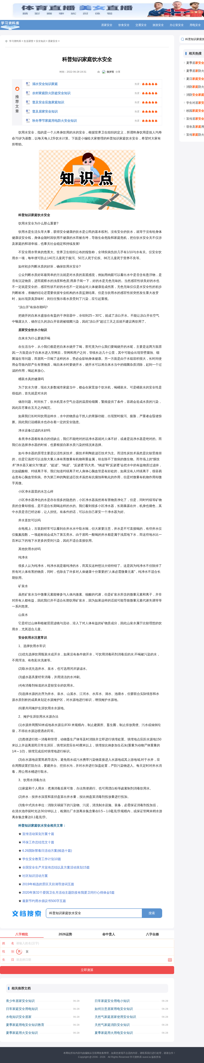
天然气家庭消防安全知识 (112, 1024)
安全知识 (40, 41)
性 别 (8, 951)
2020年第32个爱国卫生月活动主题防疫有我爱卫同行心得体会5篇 (68, 892)
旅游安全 (158, 25)
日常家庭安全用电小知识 (112, 1001)
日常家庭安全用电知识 (22, 1009)
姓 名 (8, 943)
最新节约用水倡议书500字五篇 (44, 901)
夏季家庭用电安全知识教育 (25, 1024)
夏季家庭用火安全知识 (22, 1032)
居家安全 (106, 25)
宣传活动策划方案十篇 (38, 834)
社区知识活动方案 (35, 875)
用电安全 (195, 25)
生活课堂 (28, 41)
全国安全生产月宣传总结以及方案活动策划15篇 (56, 867)
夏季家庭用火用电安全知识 (114, 1032)
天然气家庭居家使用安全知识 (115, 1017)
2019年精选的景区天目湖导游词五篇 (48, 884)
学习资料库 (15, 41)
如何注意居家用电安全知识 (114, 1009)
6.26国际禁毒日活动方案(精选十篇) (47, 850)
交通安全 (141, 25)
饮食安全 (123, 25)
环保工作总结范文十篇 (38, 842)
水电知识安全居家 (18, 1017)
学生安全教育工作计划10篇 (41, 859)
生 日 (8, 959)
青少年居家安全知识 (20, 1001)
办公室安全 (177, 25)
